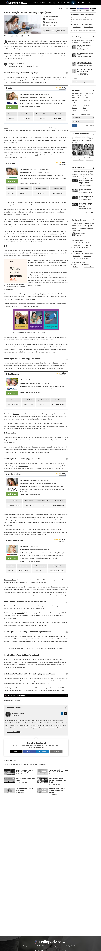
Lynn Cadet (82, 185)
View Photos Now (34, 106)
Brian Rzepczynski (82, 65)
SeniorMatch (8, 437)
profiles (46, 150)
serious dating (19, 140)
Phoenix (74, 110)
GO (74, 125)
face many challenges (30, 41)
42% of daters (39, 664)
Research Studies (88, 27)
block (36, 155)
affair (26, 466)
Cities (42, 2)
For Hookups (76, 247)
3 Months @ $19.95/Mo (57, 571)
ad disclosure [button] (46, 32)
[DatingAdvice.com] (16, 3)
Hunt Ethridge (81, 49)
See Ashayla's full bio (13, 732)
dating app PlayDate (39, 294)
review (6, 349)
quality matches (17, 426)
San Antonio (86, 102)
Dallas (84, 108)
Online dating (8, 77)
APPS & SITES (18, 700)
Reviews (66, 2)
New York (74, 100)
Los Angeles (75, 102)
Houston (74, 108)
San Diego (86, 105)
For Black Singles (88, 242)
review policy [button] (55, 32)
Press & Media (76, 27)
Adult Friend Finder (10, 580)
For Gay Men (76, 245)
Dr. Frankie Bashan (82, 73)
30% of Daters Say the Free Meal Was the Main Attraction (86, 204)
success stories (12, 224)
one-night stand (59, 468)
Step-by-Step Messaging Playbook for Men (84, 46)
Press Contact (89, 160)
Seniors (21, 66)
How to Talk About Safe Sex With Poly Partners (85, 70)
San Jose (85, 110)
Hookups (29, 66)
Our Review (59, 103)
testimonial (53, 234)
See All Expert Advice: (78, 79)
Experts (49, 2)
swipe (47, 463)
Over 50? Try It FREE (58, 405)
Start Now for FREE (58, 505)
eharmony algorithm (13, 209)
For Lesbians (87, 245)
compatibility (29, 209)
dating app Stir (60, 250)
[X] (65, 713)
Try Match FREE (58, 119)
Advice (35, 2)
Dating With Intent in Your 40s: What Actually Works (84, 62)
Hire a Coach (76, 157)
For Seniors (87, 247)
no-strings (22, 466)
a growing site (19, 613)
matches (6, 152)
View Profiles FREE (57, 193)
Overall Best (13, 66)
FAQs (36, 66)
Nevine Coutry (43, 296)
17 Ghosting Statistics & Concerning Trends (86, 197)
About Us (75, 24)
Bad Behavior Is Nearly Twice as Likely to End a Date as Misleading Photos (86, 181)
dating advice (30, 648)
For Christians (77, 258)
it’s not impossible (37, 678)
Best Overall (76, 242)
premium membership (23, 428)
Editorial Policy (88, 24)
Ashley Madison (14, 474)
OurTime (16, 414)
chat (57, 253)
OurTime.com (13, 374)
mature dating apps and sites (37, 368)
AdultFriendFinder (15, 540)
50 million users (85, 20)
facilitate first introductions (52, 147)
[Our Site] (78, 3)
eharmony (12, 163)
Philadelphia (86, 100)
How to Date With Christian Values (85, 53)
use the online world (53, 53)
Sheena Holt (82, 192)
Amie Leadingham (82, 56)
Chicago (74, 105)
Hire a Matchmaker (78, 160)
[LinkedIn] (62, 713)
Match (10, 88)
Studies (58, 2)
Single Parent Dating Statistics (85, 190)
